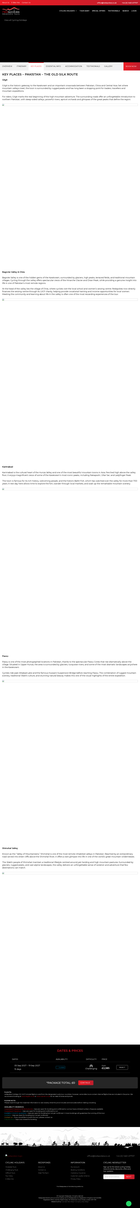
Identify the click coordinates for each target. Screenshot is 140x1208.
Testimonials (114, 11)
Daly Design (85, 1201)
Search (125, 11)
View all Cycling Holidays (15, 20)
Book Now (131, 66)
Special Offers (98, 11)
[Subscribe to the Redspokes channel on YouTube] (77, 1190)
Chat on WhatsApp (128, 1203)
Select (122, 1067)
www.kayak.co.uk (28, 1096)
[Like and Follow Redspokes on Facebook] (64, 1190)
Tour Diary (84, 11)
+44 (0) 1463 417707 (130, 3)
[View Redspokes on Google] (59, 1190)
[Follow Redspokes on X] (68, 1190)
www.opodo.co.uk (43, 1096)
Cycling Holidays (67, 11)
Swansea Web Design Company (71, 1201)
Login (133, 11)
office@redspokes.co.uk (107, 3)
